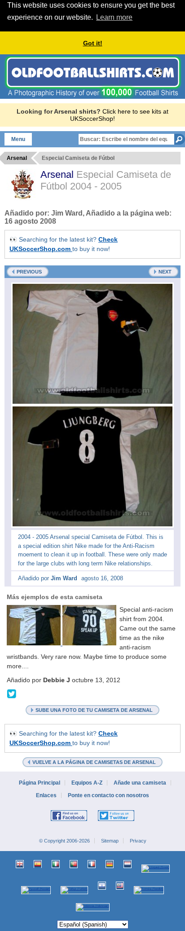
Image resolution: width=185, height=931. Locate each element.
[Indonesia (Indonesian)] (93, 907)
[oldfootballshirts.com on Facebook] (69, 819)
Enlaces (46, 795)
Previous (29, 271)
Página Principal (39, 783)
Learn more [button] (114, 17)
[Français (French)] (92, 864)
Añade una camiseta (140, 783)
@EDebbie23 (12, 694)
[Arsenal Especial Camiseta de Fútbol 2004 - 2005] (92, 343)
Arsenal (58, 174)
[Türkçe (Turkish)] (74, 890)
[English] (20, 864)
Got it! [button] (92, 43)
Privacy (138, 840)
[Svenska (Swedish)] (149, 890)
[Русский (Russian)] (36, 890)
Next (165, 271)
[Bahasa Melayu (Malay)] (120, 886)
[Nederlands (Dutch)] (127, 864)
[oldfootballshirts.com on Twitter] (116, 819)
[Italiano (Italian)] (56, 864)
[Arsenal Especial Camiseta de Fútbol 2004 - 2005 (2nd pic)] (92, 466)
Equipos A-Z (86, 783)
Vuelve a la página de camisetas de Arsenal (94, 762)
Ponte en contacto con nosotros (108, 795)
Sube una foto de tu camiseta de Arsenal (94, 710)
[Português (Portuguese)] (74, 864)
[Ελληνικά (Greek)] (155, 869)
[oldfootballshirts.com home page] (92, 96)
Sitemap (110, 840)
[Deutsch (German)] (110, 864)
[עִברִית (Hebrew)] (102, 886)
